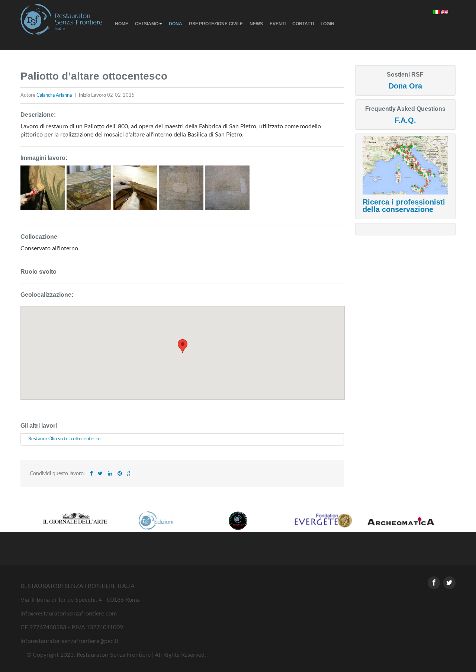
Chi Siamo (146, 23)
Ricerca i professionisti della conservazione (404, 205)
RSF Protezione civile (216, 23)
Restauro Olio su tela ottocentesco (64, 439)
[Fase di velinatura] (90, 191)
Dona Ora (405, 86)
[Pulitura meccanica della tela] (43, 191)
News (256, 23)
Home (121, 23)
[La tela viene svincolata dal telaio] (136, 191)
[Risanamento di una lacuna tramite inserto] (182, 191)
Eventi (278, 23)
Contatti (303, 23)
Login (327, 23)
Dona (175, 23)
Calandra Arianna (54, 95)
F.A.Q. (405, 120)
